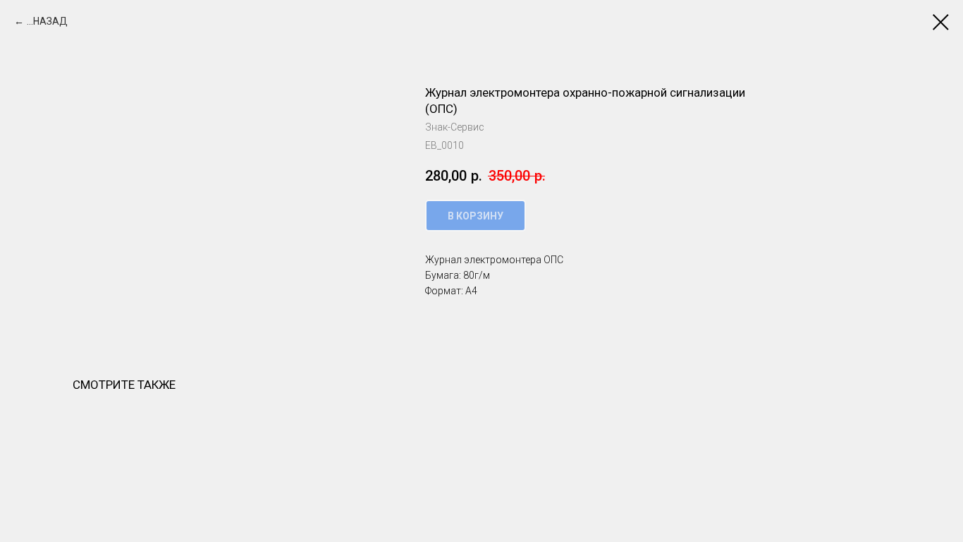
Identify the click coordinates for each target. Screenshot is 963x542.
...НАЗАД (47, 21)
